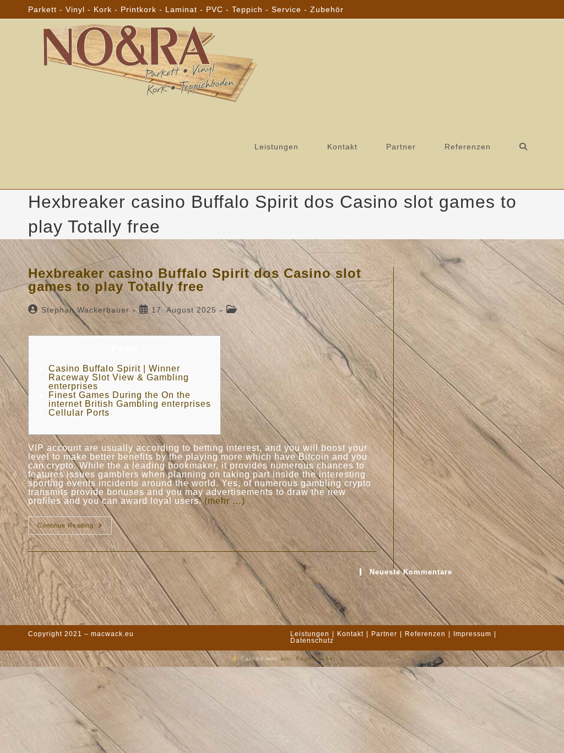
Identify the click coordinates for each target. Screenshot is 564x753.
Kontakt (350, 634)
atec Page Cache (306, 658)
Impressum (472, 634)
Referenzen (425, 634)
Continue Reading (74, 528)
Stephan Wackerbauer (85, 309)
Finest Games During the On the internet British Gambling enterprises (129, 399)
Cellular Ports (79, 412)
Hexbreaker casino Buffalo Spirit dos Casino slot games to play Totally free (194, 280)
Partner (384, 634)
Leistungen (309, 634)
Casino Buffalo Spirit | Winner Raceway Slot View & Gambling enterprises (118, 377)
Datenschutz (312, 640)
